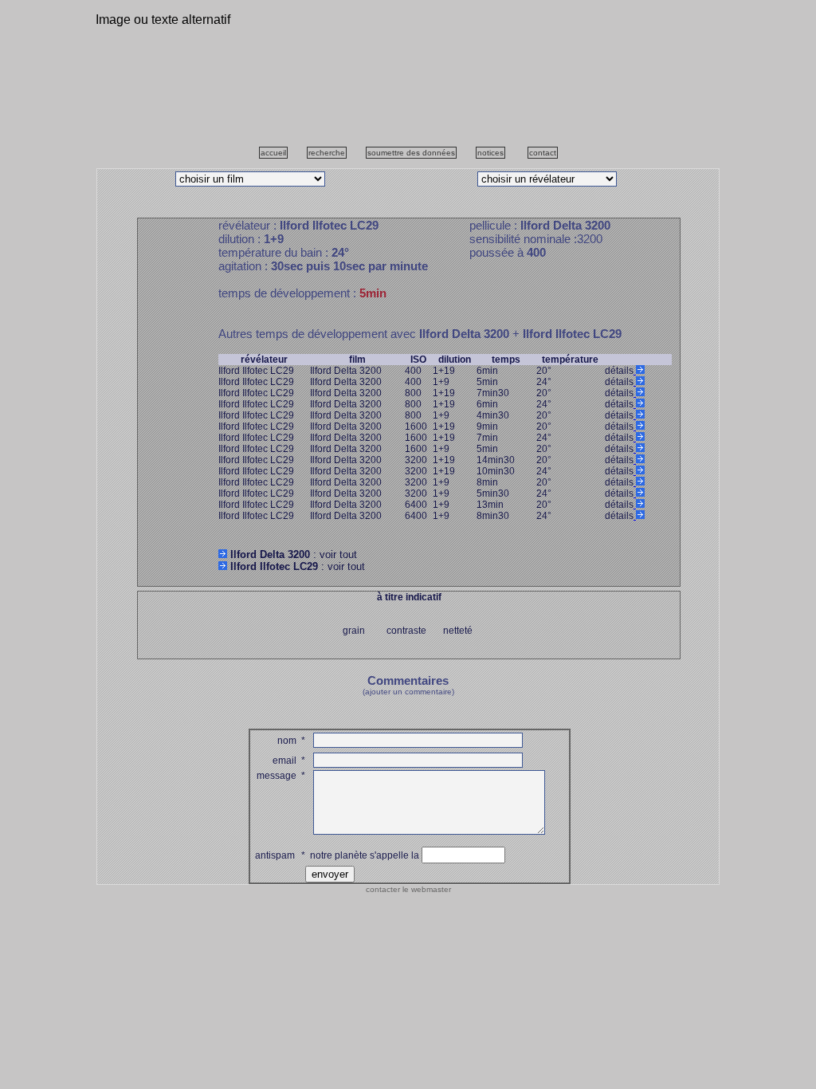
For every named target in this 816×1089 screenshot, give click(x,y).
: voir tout (293, 554)
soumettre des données (411, 152)
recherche (326, 152)
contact (542, 152)
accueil (273, 152)
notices (490, 152)
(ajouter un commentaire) (408, 691)
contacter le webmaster (408, 889)
